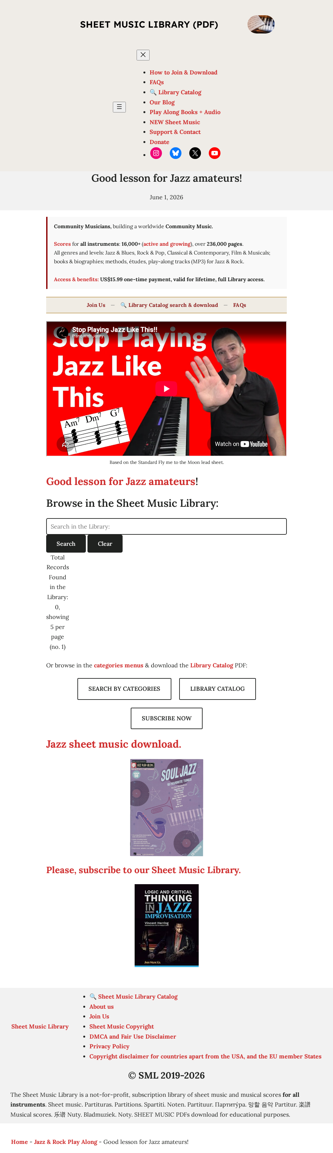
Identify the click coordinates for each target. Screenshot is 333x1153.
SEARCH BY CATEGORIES (124, 688)
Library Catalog (211, 665)
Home (19, 1142)
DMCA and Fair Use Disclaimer (132, 1036)
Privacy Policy (109, 1046)
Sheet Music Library (40, 1026)
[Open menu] (119, 107)
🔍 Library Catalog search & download (169, 305)
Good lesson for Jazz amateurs (120, 481)
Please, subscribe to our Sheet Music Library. (143, 870)
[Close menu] (143, 55)
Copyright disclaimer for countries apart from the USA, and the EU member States (205, 1056)
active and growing (167, 244)
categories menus (118, 665)
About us (101, 1006)
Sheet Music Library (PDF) (149, 24)
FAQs (239, 305)
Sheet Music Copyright (121, 1026)
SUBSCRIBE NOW (167, 718)
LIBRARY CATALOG (217, 688)
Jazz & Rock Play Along (65, 1142)
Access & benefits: (76, 279)
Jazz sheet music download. (113, 744)
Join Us (96, 305)
